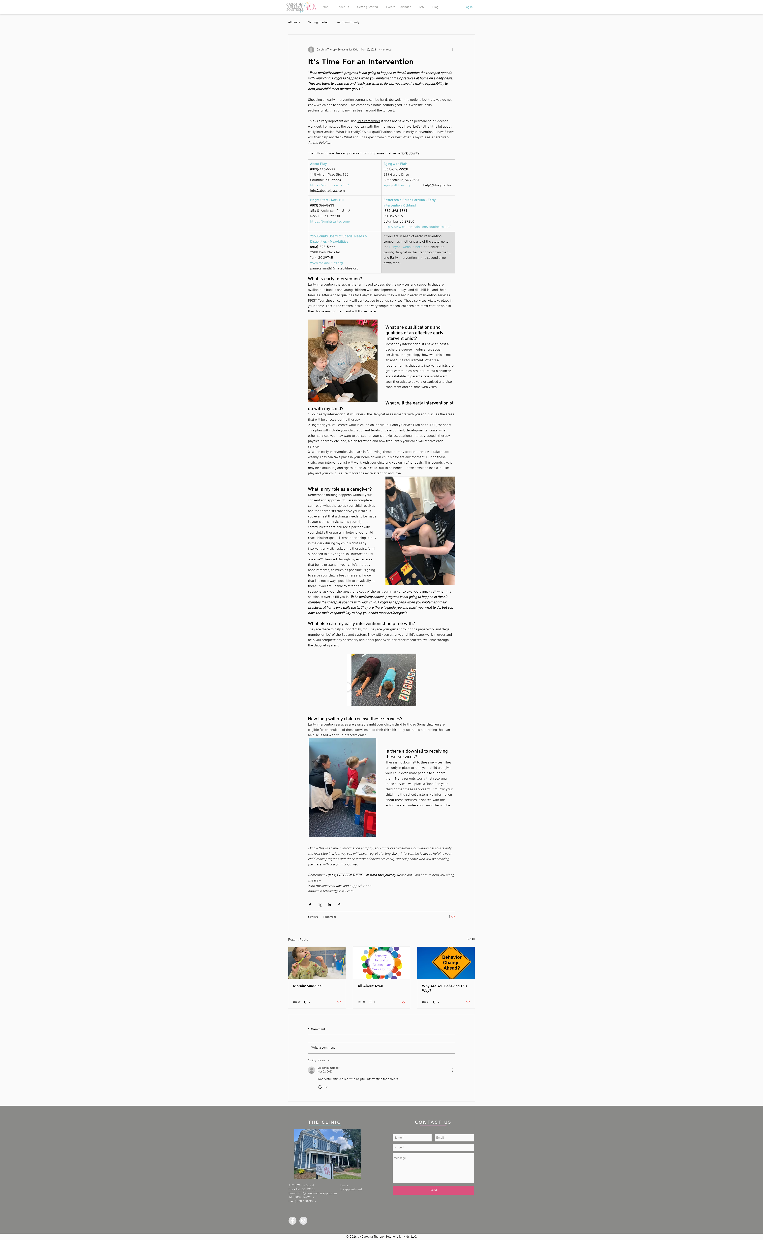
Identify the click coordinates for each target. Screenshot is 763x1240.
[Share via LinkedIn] (329, 905)
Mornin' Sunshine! (307, 986)
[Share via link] (339, 905)
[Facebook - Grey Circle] (292, 1221)
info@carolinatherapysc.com (317, 1193)
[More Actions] (452, 1070)
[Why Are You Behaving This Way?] (446, 963)
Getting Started (318, 22)
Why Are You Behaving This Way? (444, 988)
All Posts (294, 22)
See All (471, 939)
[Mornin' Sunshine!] (317, 963)
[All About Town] (381, 963)
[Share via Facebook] (310, 905)
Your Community (348, 22)
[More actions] (452, 49)
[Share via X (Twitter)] (319, 905)
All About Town (370, 986)
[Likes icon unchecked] (320, 1087)
